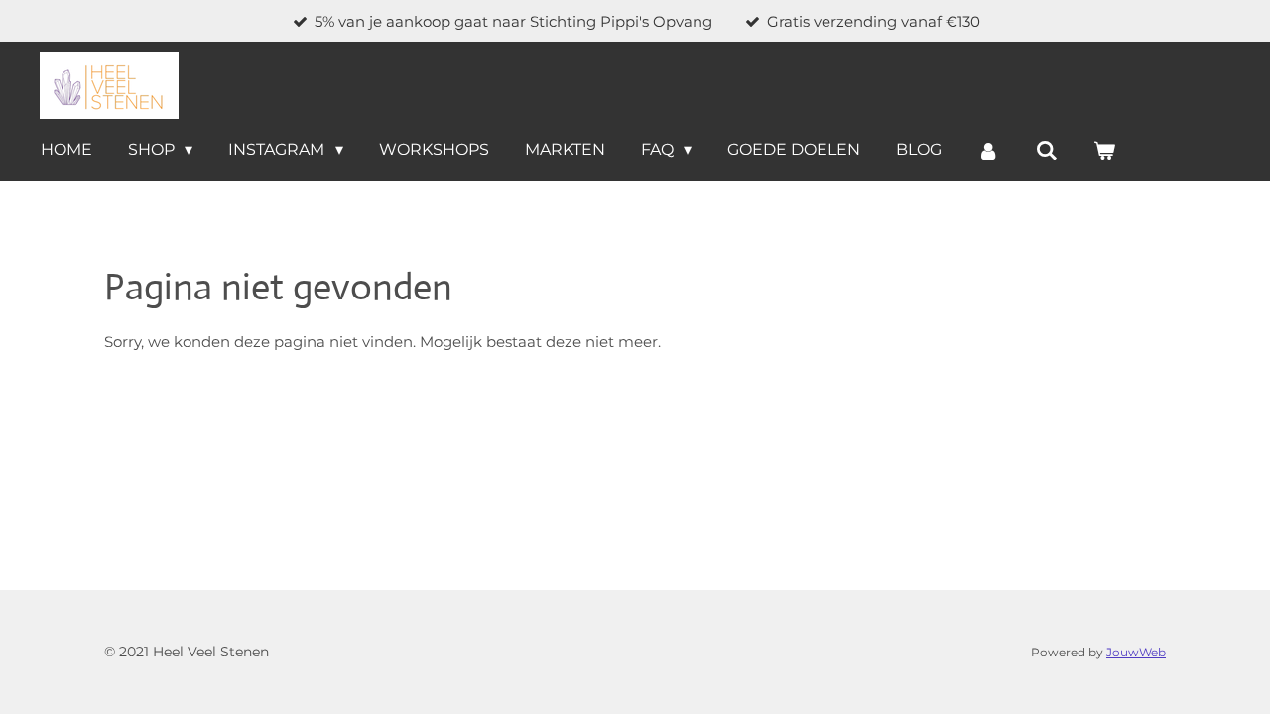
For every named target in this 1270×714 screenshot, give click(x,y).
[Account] (988, 150)
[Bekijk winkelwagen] (1104, 150)
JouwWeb (1136, 652)
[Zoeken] (1047, 150)
